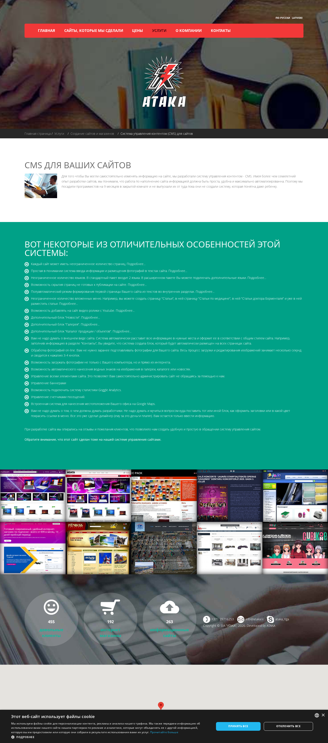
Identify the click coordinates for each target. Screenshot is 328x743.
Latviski (297, 17)
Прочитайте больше (164, 732)
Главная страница (38, 133)
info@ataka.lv (255, 619)
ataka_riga (282, 619)
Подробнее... (136, 264)
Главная (46, 30)
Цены (137, 30)
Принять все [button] (238, 726)
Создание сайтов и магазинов (92, 133)
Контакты (221, 30)
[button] (109, 737)
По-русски (283, 17)
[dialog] (164, 726)
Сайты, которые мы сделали (93, 30)
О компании (189, 30)
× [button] (323, 715)
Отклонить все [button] (288, 726)
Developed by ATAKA (261, 625)
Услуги (159, 30)
